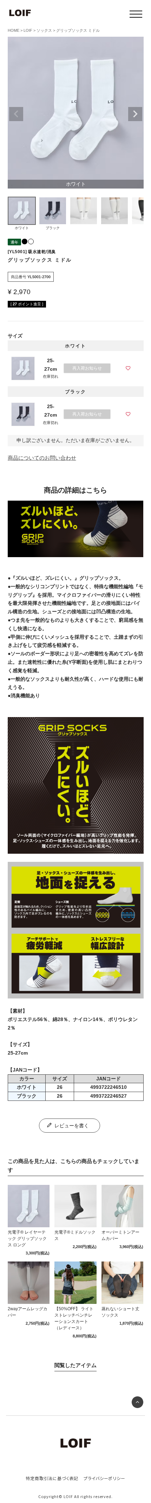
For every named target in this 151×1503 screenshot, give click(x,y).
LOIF (28, 30)
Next (135, 114)
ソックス (44, 30)
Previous (16, 114)
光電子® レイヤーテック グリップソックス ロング (27, 1238)
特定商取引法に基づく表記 (52, 1478)
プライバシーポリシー (104, 1478)
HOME (13, 30)
